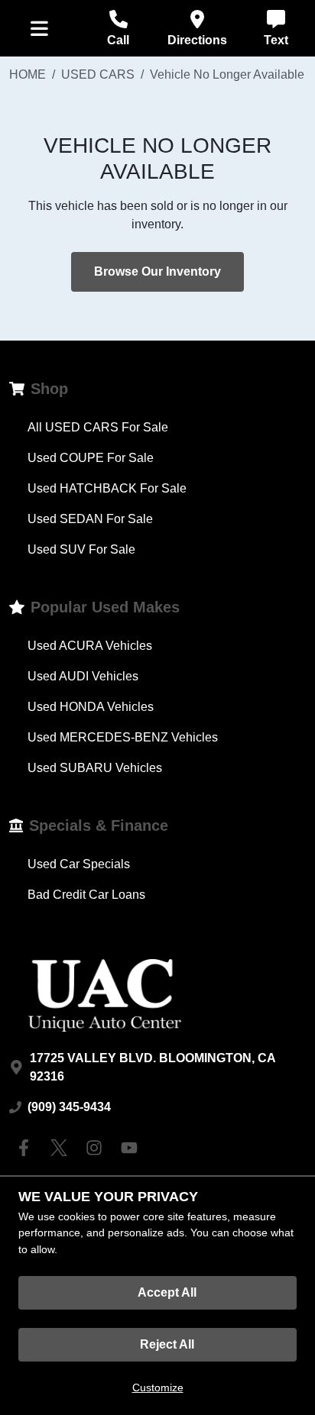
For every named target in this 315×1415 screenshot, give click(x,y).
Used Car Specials (79, 864)
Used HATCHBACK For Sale (107, 488)
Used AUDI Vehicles (83, 676)
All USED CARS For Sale (98, 427)
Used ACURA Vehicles (90, 645)
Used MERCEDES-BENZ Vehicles (123, 737)
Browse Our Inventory (157, 271)
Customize (157, 1387)
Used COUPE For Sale (91, 457)
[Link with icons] (26, 1147)
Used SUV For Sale (81, 549)
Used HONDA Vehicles (91, 706)
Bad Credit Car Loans (86, 894)
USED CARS (98, 74)
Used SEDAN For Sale (90, 518)
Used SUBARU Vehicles (95, 767)
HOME (27, 74)
